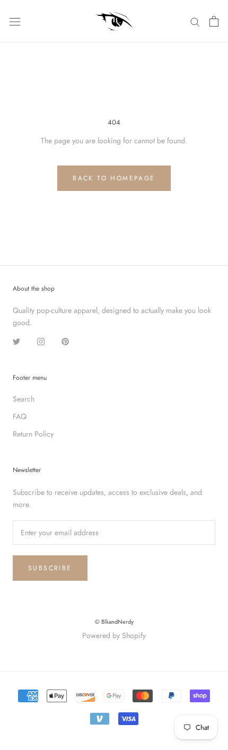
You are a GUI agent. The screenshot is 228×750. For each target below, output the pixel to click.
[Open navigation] (15, 21)
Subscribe (50, 568)
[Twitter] (16, 341)
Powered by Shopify (114, 635)
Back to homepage (114, 178)
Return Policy (33, 434)
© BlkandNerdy (114, 621)
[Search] (195, 20)
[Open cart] (213, 21)
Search (23, 399)
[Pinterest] (65, 341)
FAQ (20, 416)
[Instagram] (41, 341)
